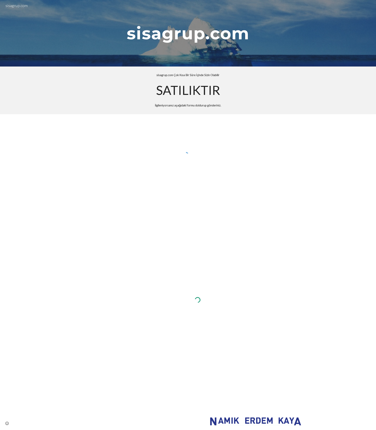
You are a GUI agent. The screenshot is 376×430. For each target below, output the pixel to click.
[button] (7, 423)
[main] (188, 33)
